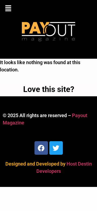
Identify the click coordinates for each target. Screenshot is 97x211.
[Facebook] (41, 148)
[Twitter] (56, 148)
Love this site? (48, 89)
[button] (48, 9)
